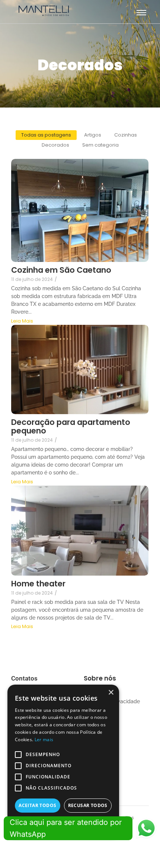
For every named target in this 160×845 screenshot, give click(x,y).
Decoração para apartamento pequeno (70, 426)
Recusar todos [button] (88, 805)
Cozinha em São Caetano (61, 270)
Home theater (38, 583)
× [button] (110, 692)
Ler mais (44, 739)
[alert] (63, 761)
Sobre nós (100, 678)
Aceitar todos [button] (37, 805)
